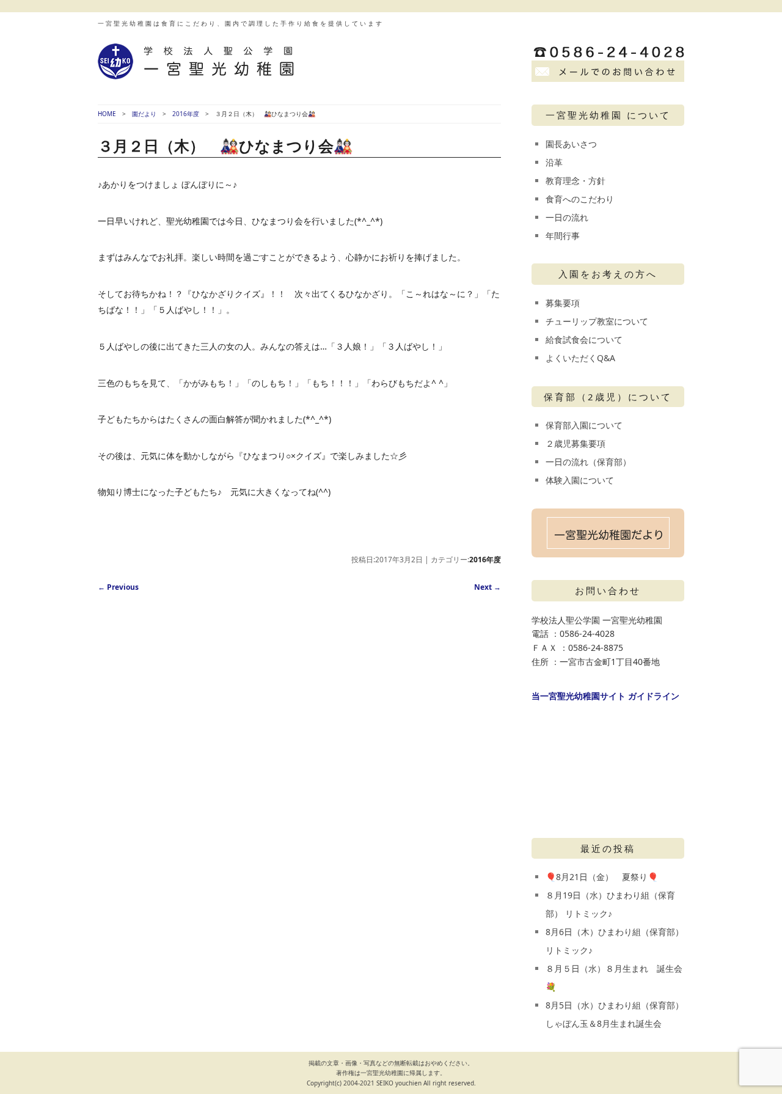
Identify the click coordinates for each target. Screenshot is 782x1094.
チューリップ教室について (597, 321)
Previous (118, 587)
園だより (144, 113)
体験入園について (580, 480)
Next (487, 587)
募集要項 (563, 303)
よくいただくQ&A (580, 358)
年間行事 (563, 235)
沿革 (554, 162)
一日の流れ (567, 217)
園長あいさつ (571, 144)
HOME (107, 113)
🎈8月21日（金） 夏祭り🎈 (602, 877)
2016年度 (185, 113)
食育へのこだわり (580, 199)
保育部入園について (584, 425)
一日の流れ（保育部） (588, 462)
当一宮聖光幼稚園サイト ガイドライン (605, 696)
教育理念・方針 (575, 180)
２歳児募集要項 (575, 443)
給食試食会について (584, 339)
